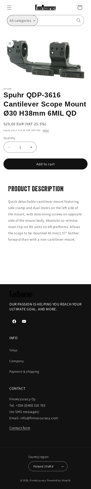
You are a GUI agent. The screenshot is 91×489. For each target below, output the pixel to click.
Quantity (9, 138)
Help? (46, 130)
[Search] (79, 20)
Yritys (13, 350)
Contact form (19, 428)
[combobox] (61, 20)
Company (16, 361)
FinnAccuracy (38, 480)
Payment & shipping (24, 371)
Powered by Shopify (59, 480)
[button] (9, 7)
